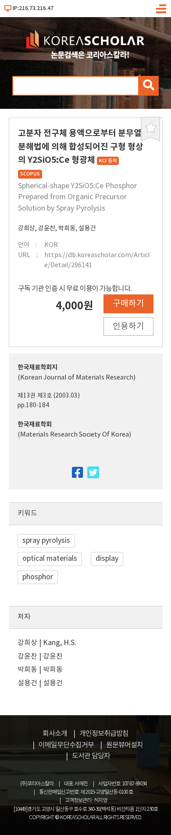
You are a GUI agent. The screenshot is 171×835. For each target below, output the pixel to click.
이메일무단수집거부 (66, 745)
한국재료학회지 (37, 367)
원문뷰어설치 (124, 745)
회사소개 (55, 734)
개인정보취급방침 (103, 734)
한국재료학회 (35, 424)
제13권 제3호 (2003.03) (49, 395)
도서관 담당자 (91, 756)
